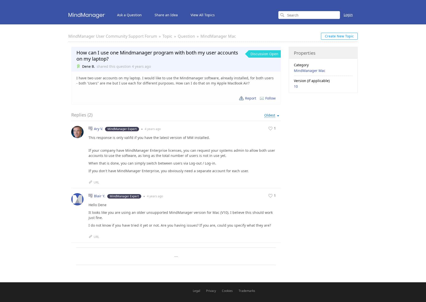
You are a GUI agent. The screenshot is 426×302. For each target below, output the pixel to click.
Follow (270, 98)
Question (186, 36)
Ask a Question (129, 15)
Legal (196, 291)
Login (348, 14)
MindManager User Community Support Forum (112, 36)
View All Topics (203, 15)
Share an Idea (166, 15)
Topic (167, 36)
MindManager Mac (218, 36)
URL (96, 182)
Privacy (211, 291)
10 (296, 86)
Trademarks (247, 291)
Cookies (227, 291)
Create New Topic (339, 36)
